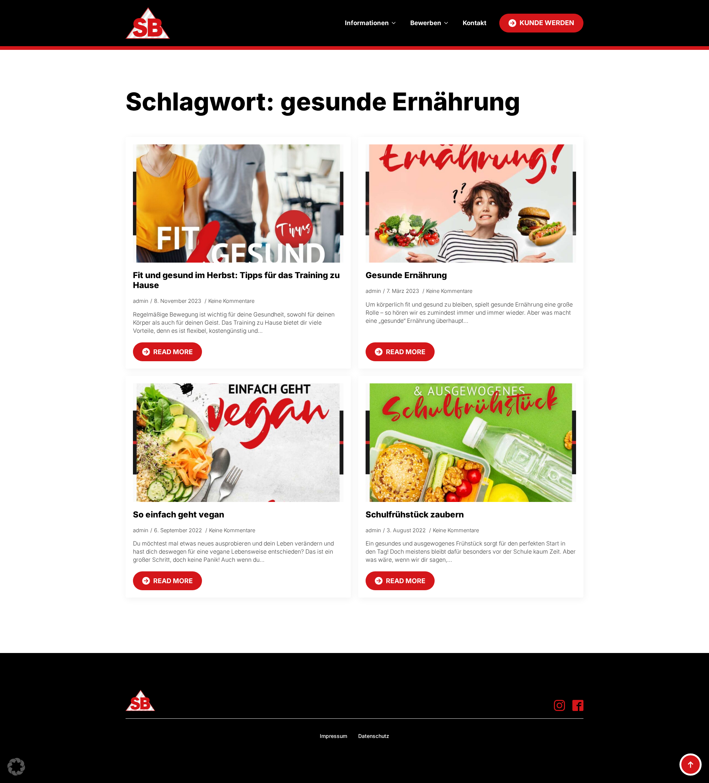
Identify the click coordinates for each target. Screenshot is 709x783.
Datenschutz (373, 736)
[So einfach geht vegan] (238, 442)
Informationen (367, 23)
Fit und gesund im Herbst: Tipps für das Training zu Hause (236, 280)
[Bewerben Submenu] (448, 23)
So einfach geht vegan (178, 514)
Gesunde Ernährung (406, 275)
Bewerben (425, 23)
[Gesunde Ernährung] (471, 203)
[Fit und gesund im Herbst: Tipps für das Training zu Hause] (238, 203)
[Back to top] (690, 764)
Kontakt (474, 23)
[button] (16, 766)
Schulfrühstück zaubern (415, 514)
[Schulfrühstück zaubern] (471, 442)
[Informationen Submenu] (396, 23)
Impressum (333, 736)
